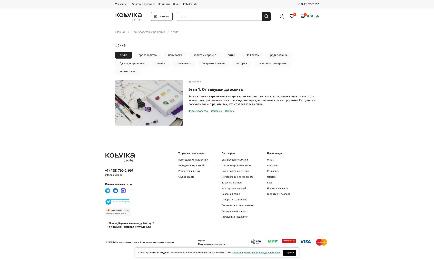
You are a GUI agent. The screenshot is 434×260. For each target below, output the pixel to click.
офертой (238, 252)
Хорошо (289, 252)
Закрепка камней (232, 182)
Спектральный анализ (234, 211)
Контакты (164, 4)
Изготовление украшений (193, 159)
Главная (120, 32)
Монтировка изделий (234, 188)
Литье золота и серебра (235, 171)
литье (231, 55)
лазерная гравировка (273, 63)
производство (148, 55)
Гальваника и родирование (238, 205)
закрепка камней (214, 63)
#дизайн (217, 111)
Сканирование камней (235, 159)
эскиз (123, 55)
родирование (279, 55)
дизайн (160, 63)
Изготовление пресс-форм (237, 176)
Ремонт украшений (189, 171)
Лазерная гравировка (234, 199)
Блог (269, 182)
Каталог (165, 16)
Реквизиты (273, 171)
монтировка (127, 71)
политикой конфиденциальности (263, 252)
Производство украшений (148, 32)
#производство (199, 111)
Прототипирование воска (236, 165)
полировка (175, 55)
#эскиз (229, 111)
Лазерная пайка (231, 194)
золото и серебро (205, 55)
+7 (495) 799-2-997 (308, 4)
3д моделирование (132, 63)
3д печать (252, 55)
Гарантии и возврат (278, 194)
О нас (176, 4)
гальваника (184, 63)
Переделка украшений (191, 165)
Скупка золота (186, 176)
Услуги (119, 4)
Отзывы (271, 176)
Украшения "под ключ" (235, 216)
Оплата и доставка (143, 4)
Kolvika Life (190, 4)
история (241, 63)
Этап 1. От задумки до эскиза (216, 89)
